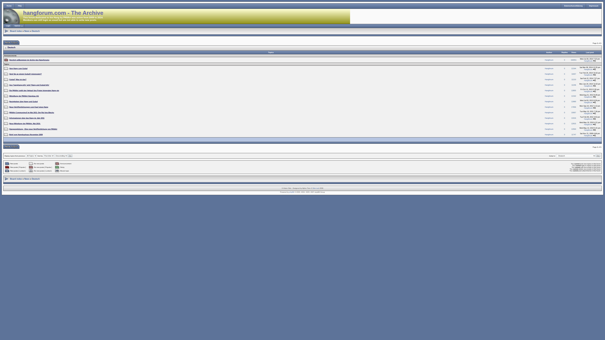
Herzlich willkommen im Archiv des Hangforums (29, 60)
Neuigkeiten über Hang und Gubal (23, 101)
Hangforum (549, 60)
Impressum (593, 6)
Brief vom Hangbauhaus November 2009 (26, 135)
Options (17, 26)
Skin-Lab (316, 188)
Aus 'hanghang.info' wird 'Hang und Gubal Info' (29, 85)
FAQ (20, 6)
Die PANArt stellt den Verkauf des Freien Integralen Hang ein (34, 90)
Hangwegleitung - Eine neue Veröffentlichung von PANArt (33, 129)
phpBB (291, 192)
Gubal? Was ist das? (17, 79)
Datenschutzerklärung (573, 6)
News (26, 31)
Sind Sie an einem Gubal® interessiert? (25, 74)
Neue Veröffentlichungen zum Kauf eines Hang (28, 107)
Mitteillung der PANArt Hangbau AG (24, 96)
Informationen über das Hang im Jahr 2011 (26, 118)
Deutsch (36, 31)
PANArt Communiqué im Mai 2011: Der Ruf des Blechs (31, 112)
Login (8, 26)
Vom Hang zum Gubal (18, 68)
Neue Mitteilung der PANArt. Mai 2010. (24, 124)
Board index (16, 31)
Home (9, 6)
